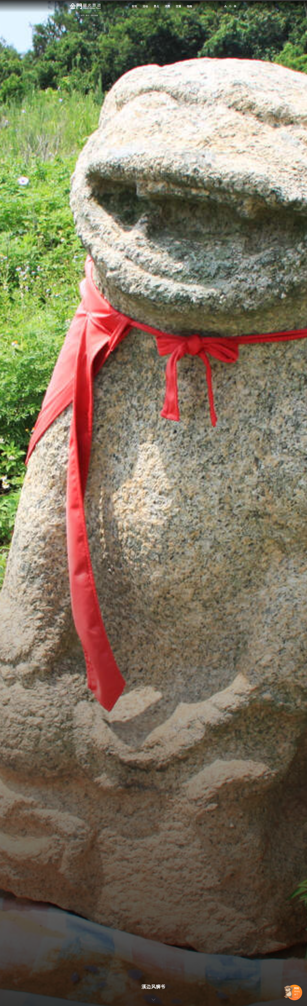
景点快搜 (94, 15)
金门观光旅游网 (85, 6)
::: (70, 1)
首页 (82, 15)
